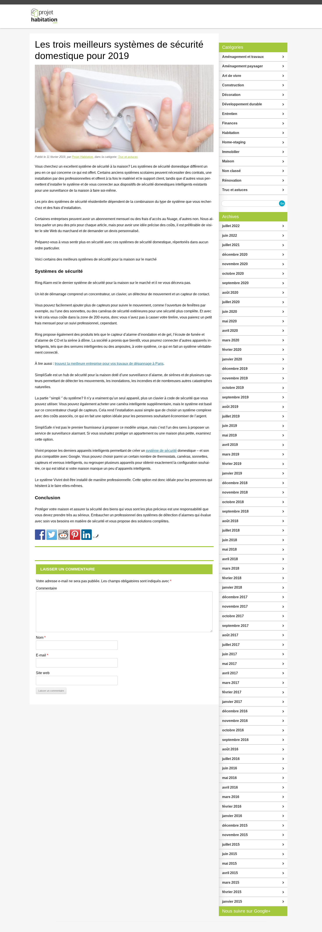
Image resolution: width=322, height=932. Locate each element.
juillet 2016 (231, 759)
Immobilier (230, 152)
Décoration (231, 95)
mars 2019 (230, 454)
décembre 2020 (235, 254)
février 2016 (231, 806)
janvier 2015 (232, 901)
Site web (43, 673)
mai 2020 (229, 321)
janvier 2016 (232, 816)
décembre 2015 (235, 825)
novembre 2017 (235, 606)
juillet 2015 (231, 844)
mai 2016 (229, 778)
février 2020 (231, 349)
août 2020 (230, 292)
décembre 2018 (235, 483)
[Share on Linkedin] (86, 534)
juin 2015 (229, 854)
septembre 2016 (235, 740)
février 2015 (231, 892)
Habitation (230, 133)
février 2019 (231, 464)
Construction (233, 85)
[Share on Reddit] (63, 534)
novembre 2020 (235, 264)
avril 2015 (230, 873)
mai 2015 (229, 863)
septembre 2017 (235, 626)
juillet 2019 (231, 416)
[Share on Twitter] (51, 534)
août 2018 (230, 521)
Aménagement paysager (242, 66)
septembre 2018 (235, 511)
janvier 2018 (232, 587)
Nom (41, 637)
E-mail (42, 655)
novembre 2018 (235, 492)
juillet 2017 (231, 645)
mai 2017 (229, 664)
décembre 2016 (235, 711)
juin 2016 (229, 768)
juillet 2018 (231, 530)
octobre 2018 (233, 502)
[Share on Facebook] (40, 534)
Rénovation (231, 180)
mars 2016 (230, 797)
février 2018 (231, 578)
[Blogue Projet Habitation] (45, 16)
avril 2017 (230, 673)
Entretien (229, 114)
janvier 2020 (232, 359)
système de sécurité (161, 450)
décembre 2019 (235, 368)
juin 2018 (229, 540)
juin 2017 (229, 654)
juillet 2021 (231, 245)
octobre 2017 (233, 616)
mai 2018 (229, 549)
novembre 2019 (235, 378)
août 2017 (230, 635)
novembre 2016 (235, 721)
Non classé (231, 171)
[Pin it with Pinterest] (75, 534)
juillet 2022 (231, 226)
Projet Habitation (82, 156)
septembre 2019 (235, 397)
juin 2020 (229, 311)
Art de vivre (231, 76)
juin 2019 (229, 426)
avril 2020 (230, 330)
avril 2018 (230, 559)
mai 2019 (229, 435)
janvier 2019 (232, 473)
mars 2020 (230, 340)
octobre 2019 (233, 387)
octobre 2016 (233, 730)
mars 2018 (230, 568)
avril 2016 (230, 787)
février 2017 (231, 692)
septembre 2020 (235, 283)
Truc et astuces (128, 156)
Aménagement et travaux (243, 57)
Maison (228, 161)
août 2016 (230, 749)
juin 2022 (229, 235)
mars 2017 (230, 683)
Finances (229, 123)
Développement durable (242, 104)
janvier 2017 (232, 702)
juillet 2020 (231, 302)
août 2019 (230, 407)
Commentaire (46, 588)
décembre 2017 (235, 597)
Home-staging (234, 142)
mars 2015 (230, 882)
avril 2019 (230, 445)
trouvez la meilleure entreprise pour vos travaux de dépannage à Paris (109, 363)
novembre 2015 (235, 835)
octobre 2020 (233, 273)
